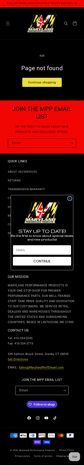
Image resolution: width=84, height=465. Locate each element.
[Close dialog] (70, 198)
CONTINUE (42, 261)
